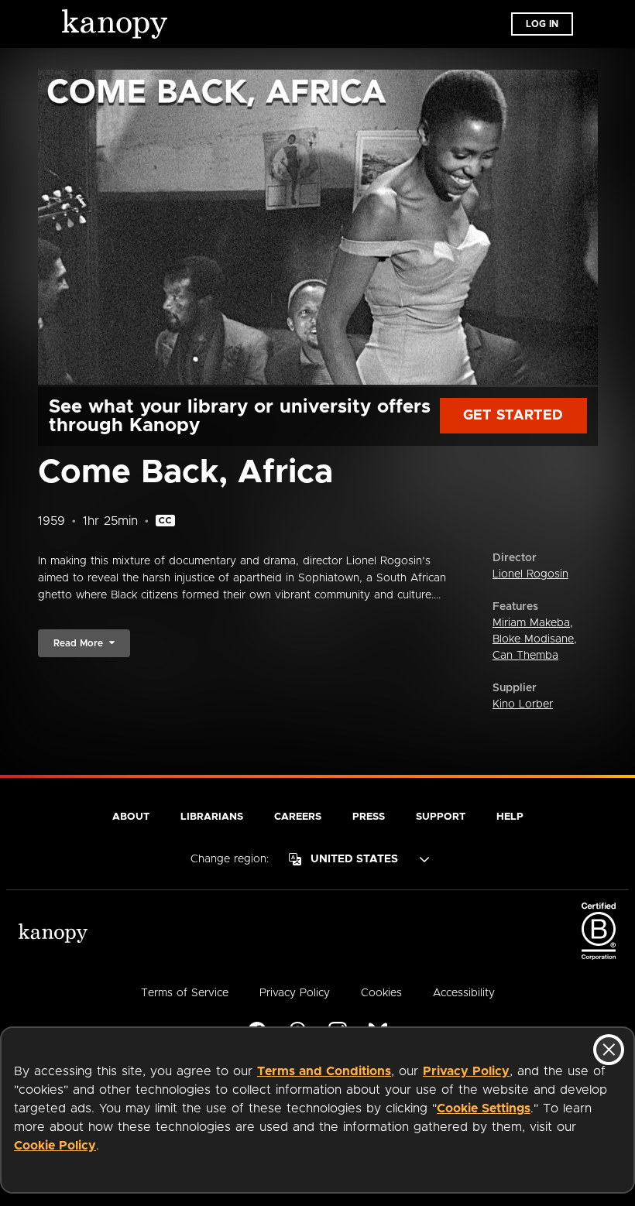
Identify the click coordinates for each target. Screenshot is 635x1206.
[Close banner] (608, 1049)
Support (440, 817)
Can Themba (525, 655)
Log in (542, 24)
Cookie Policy (55, 1145)
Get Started (513, 416)
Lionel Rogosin (530, 574)
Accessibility (464, 993)
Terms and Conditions (324, 1071)
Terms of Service (184, 993)
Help (509, 817)
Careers (297, 817)
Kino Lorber (523, 704)
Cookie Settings (483, 1108)
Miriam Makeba (531, 623)
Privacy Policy (466, 1071)
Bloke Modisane (533, 639)
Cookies (381, 993)
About (130, 817)
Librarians (211, 817)
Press (368, 817)
